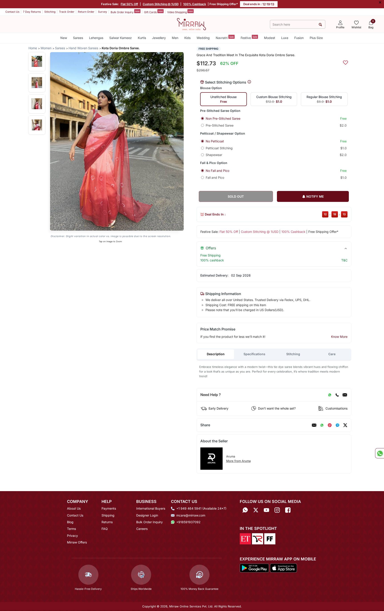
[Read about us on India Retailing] (257, 538)
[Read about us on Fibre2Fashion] (269, 538)
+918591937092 (188, 522)
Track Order (66, 11)
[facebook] (337, 425)
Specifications (254, 354)
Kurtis (142, 38)
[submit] (320, 24)
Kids (187, 38)
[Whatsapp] (245, 510)
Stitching (49, 11)
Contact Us (12, 11)
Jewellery (159, 38)
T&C (344, 260)
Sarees (78, 38)
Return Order (86, 11)
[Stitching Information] (249, 82)
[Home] (191, 24)
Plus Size (316, 38)
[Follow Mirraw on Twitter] (256, 510)
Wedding (203, 38)
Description (216, 354)
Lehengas (96, 38)
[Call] (337, 395)
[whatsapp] (322, 425)
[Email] (344, 395)
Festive (249, 37)
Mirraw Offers (77, 542)
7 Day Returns (32, 11)
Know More (339, 336)
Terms (71, 529)
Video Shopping (180, 12)
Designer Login (147, 515)
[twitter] (345, 425)
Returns (107, 522)
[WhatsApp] (329, 395)
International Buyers (150, 508)
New (63, 38)
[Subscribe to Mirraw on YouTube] (266, 510)
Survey (102, 11)
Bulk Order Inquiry (125, 12)
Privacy (72, 535)
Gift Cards (153, 12)
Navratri (225, 37)
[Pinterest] (329, 425)
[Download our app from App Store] (283, 568)
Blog (70, 522)
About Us (74, 508)
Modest (269, 38)
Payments (109, 508)
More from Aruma (238, 461)
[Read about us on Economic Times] (245, 538)
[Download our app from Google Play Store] (254, 568)
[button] (36, 61)
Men (175, 38)
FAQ (105, 529)
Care (331, 354)
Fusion (299, 38)
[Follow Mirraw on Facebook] (288, 510)
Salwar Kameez (120, 38)
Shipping (108, 515)
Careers (142, 529)
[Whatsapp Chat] (379, 453)
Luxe (284, 38)
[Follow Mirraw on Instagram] (277, 510)
